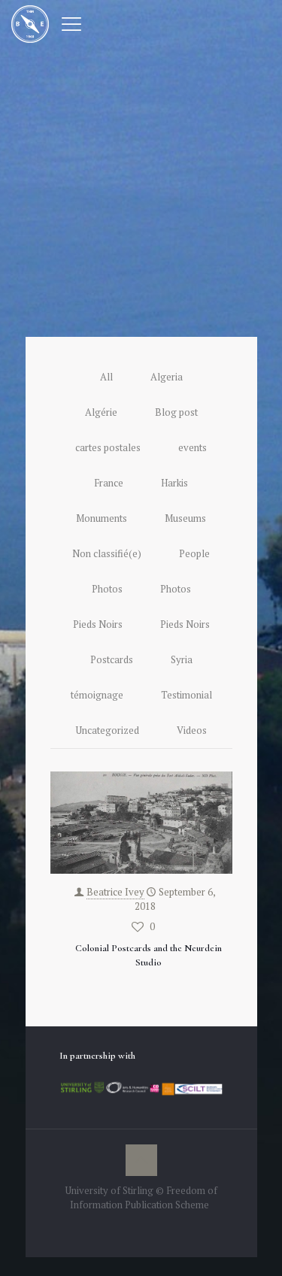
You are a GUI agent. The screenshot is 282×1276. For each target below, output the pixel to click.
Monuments (101, 518)
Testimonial (186, 695)
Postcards (111, 659)
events (192, 447)
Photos (107, 589)
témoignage (97, 695)
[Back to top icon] (141, 1160)
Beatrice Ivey (115, 892)
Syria (182, 659)
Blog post (176, 412)
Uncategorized (107, 730)
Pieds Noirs (98, 624)
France (108, 482)
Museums (185, 518)
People (194, 553)
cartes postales (108, 447)
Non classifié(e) (106, 553)
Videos (192, 730)
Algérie (101, 412)
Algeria (166, 376)
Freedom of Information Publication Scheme (143, 1197)
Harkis (174, 482)
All (106, 376)
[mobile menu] (71, 22)
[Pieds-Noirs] (30, 22)
